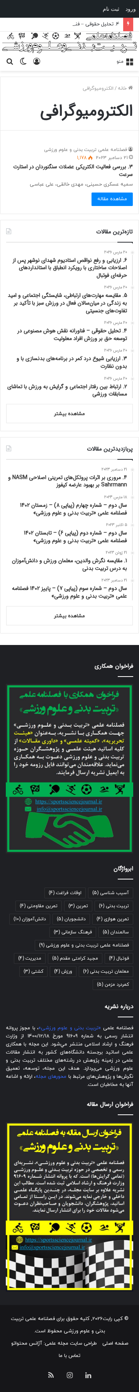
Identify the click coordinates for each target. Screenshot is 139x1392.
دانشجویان (71, 919)
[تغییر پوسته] (23, 61)
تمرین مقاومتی (39, 906)
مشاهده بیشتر (69, 413)
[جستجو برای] (10, 61)
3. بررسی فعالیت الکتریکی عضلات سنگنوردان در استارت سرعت (73, 170)
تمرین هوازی (113, 919)
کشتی (33, 971)
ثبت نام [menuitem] (111, 9)
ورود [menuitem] (130, 9)
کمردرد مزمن (113, 985)
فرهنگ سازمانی (73, 932)
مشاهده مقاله (112, 199)
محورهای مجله (51, 1076)
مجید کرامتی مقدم (75, 958)
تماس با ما (69, 1355)
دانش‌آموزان (30, 919)
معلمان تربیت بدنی (106, 971)
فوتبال (119, 958)
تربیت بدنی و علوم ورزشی (69, 1028)
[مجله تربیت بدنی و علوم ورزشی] (69, 43)
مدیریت (29, 958)
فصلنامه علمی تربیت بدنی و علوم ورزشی (85, 150)
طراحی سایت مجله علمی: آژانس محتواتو (54, 1343)
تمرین (78, 906)
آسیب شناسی (110, 893)
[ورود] (37, 61)
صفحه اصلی (115, 1343)
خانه (123, 88)
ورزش (63, 971)
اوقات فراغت (65, 893)
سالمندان (116, 932)
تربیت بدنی (114, 906)
